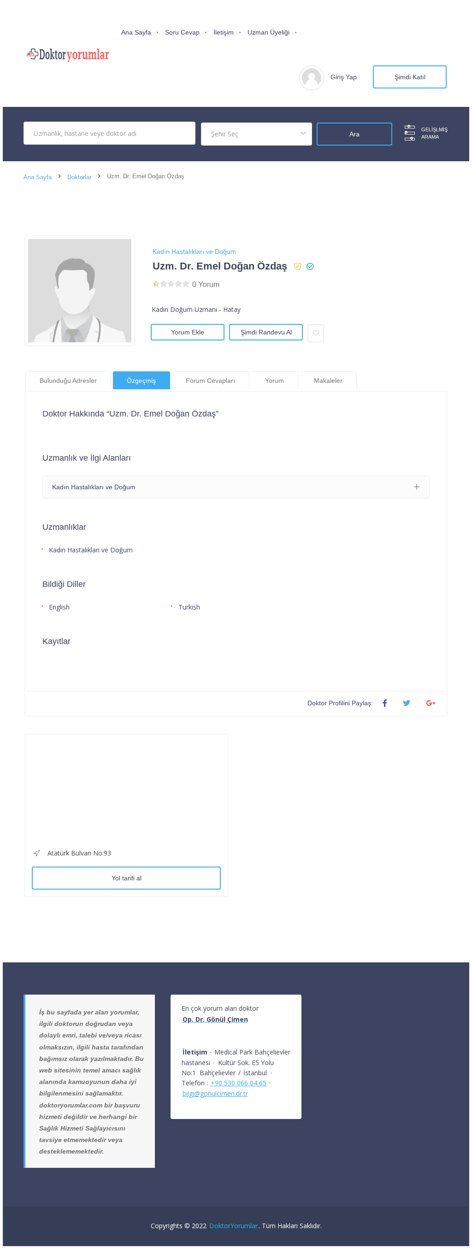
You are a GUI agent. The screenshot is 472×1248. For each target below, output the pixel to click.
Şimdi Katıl (410, 77)
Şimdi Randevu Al (266, 332)
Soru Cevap (182, 32)
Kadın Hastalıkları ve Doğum (194, 251)
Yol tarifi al (127, 878)
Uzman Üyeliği (268, 32)
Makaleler (328, 380)
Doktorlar (79, 177)
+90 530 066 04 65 (238, 1082)
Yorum (274, 380)
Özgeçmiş (141, 380)
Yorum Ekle (187, 332)
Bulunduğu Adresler (68, 380)
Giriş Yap (343, 77)
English (59, 607)
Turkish (189, 607)
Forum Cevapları (210, 380)
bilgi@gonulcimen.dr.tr (215, 1093)
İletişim (223, 32)
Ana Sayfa (136, 32)
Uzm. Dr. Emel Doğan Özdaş (220, 266)
